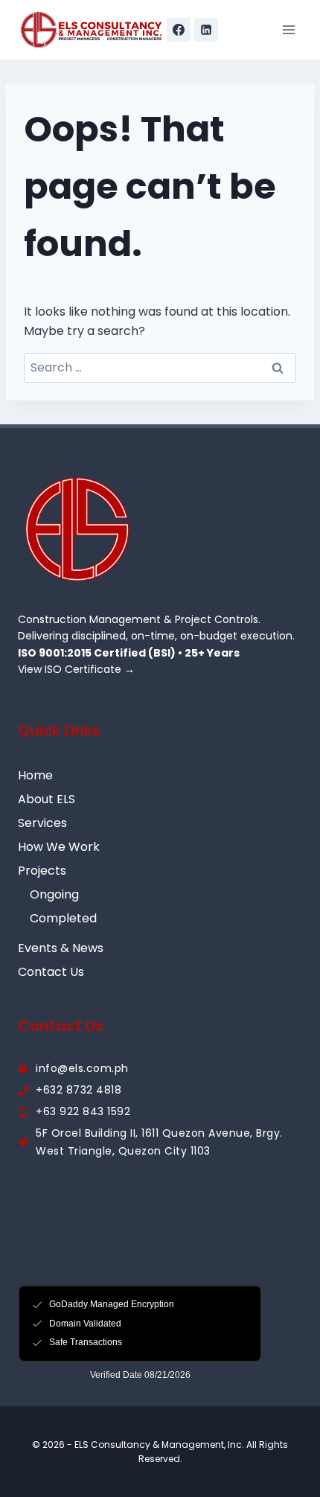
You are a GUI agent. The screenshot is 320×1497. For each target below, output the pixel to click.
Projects (42, 870)
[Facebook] (179, 30)
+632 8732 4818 (78, 1089)
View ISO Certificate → (76, 669)
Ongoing (54, 894)
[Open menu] (288, 29)
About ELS (46, 799)
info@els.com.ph (82, 1068)
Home (35, 775)
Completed (63, 918)
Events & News (60, 948)
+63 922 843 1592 (83, 1111)
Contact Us (51, 971)
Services (42, 823)
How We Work (59, 846)
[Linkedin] (206, 30)
